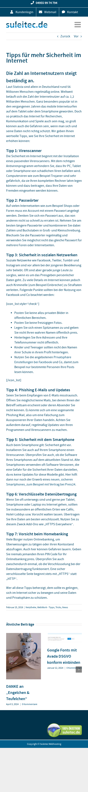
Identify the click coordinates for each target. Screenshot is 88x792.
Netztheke (31, 607)
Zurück (65, 36)
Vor (76, 36)
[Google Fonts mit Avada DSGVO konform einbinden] (64, 635)
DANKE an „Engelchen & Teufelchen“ (17, 692)
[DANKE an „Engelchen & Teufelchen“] (23, 635)
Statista (18, 87)
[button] (9, 669)
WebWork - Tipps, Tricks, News (52, 607)
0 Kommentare (29, 704)
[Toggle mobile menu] (78, 24)
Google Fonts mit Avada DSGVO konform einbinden (63, 656)
